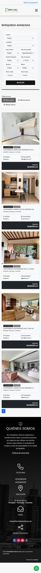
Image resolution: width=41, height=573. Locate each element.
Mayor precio (10, 105)
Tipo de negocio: (25, 57)
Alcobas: (8, 64)
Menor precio (25, 100)
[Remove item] (23, 60)
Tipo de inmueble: (26, 49)
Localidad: (9, 42)
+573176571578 (20, 479)
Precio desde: (9, 71)
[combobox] (20, 38)
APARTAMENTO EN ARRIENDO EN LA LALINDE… (19, 269)
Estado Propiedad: (11, 57)
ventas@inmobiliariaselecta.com (20, 521)
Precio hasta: (24, 71)
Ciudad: (8, 34)
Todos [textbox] (9, 38)
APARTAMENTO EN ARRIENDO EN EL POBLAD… (18, 328)
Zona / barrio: (9, 49)
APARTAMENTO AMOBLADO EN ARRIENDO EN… (19, 209)
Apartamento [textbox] (27, 53)
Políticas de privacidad (20, 453)
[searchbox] (23, 63)
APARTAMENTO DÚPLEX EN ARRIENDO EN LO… (18, 150)
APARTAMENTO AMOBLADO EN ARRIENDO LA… (19, 388)
